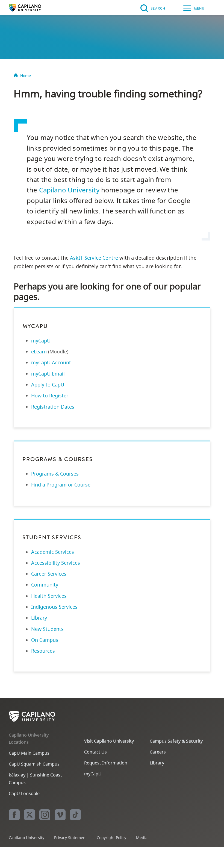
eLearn (39, 351)
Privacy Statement (70, 837)
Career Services (48, 573)
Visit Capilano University (109, 741)
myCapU (41, 340)
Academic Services (52, 552)
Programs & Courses (55, 473)
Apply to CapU (47, 384)
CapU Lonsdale (24, 793)
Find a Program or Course (60, 484)
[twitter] (29, 814)
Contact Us (95, 752)
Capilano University (33, 7)
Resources (43, 650)
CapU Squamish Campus (34, 764)
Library (39, 617)
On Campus (44, 640)
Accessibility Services (55, 562)
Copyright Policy (111, 837)
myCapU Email (48, 373)
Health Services (49, 596)
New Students (47, 629)
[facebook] (14, 814)
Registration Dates (52, 406)
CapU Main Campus (29, 753)
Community (44, 584)
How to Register (49, 395)
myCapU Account (51, 362)
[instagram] (44, 814)
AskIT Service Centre (94, 257)
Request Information (105, 763)
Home (25, 75)
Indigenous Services (54, 606)
